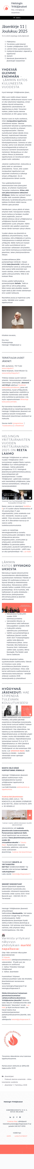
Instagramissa (17, 423)
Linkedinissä (19, 426)
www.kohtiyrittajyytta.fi (10, 373)
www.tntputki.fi (7, 368)
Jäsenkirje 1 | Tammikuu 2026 (15, 1085)
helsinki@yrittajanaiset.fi (21, 874)
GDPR (9, 1136)
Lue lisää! (27, 552)
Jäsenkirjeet (9, 1076)
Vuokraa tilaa (12, 1121)
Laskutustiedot (21, 1136)
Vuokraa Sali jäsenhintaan (22, 852)
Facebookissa (7, 426)
